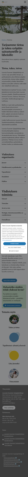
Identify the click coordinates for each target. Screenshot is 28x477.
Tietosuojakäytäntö (7, 240)
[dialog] (14, 238)
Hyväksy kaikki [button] (14, 243)
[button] (14, 251)
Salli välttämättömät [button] (14, 247)
